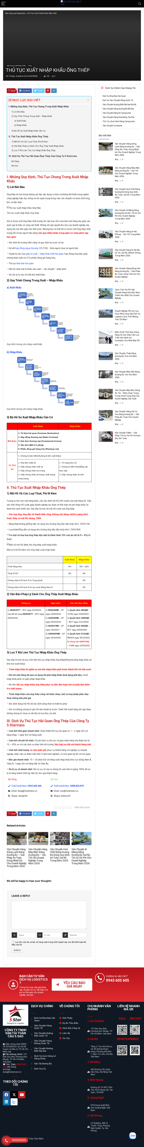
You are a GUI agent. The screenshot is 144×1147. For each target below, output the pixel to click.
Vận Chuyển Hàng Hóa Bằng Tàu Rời (118, 117)
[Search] (139, 3)
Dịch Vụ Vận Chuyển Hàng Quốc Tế (118, 100)
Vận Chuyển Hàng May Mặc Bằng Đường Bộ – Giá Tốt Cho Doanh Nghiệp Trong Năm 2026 (37, 856)
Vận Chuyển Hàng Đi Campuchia (117, 113)
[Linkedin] (6, 1101)
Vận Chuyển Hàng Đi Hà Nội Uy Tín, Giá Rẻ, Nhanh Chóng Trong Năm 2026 (128, 253)
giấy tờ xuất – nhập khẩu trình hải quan (44, 253)
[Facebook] (6, 1094)
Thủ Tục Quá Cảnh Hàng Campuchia (119, 121)
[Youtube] (21, 1094)
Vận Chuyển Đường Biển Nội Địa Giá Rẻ (119, 104)
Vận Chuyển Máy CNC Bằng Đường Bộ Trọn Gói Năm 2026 (127, 375)
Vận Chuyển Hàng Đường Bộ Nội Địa (118, 109)
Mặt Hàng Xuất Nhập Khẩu (15, 13)
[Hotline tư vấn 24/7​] (100, 978)
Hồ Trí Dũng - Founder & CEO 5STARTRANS (22, 76)
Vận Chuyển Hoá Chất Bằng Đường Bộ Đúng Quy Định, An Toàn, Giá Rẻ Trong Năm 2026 (60, 855)
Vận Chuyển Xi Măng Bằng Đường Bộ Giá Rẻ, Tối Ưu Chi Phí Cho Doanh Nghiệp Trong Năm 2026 (81, 856)
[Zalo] (14, 1101)
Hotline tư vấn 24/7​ (116, 976)
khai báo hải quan (25, 263)
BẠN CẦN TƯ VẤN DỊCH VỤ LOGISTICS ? (33, 979)
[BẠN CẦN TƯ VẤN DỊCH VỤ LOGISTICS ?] (13, 984)
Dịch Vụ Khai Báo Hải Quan (114, 96)
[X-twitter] (14, 1094)
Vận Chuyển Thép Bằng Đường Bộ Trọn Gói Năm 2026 (126, 356)
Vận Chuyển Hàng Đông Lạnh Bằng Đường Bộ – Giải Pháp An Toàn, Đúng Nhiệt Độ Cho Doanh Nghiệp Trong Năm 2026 (16, 858)
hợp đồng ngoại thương (26, 248)
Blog (30, 66)
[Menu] (3, 3)
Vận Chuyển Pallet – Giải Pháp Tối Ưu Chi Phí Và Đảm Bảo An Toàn (128, 436)
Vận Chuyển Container (112, 125)
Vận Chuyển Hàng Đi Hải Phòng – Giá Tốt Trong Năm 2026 (127, 234)
